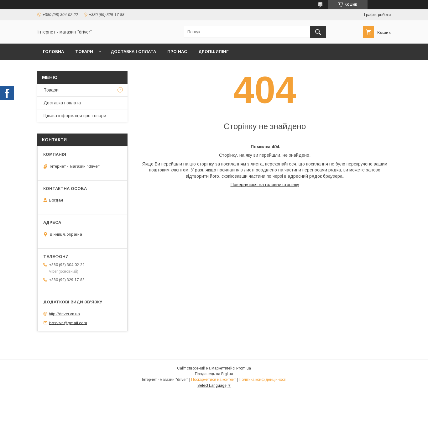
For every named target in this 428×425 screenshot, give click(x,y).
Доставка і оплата (133, 51)
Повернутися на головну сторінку (265, 184)
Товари (84, 51)
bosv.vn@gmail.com (68, 322)
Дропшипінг (213, 51)
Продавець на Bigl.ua (214, 374)
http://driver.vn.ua (64, 314)
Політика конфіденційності (262, 379)
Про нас (177, 51)
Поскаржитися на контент (213, 379)
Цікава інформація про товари (75, 115)
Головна (53, 51)
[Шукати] (318, 32)
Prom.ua (243, 368)
